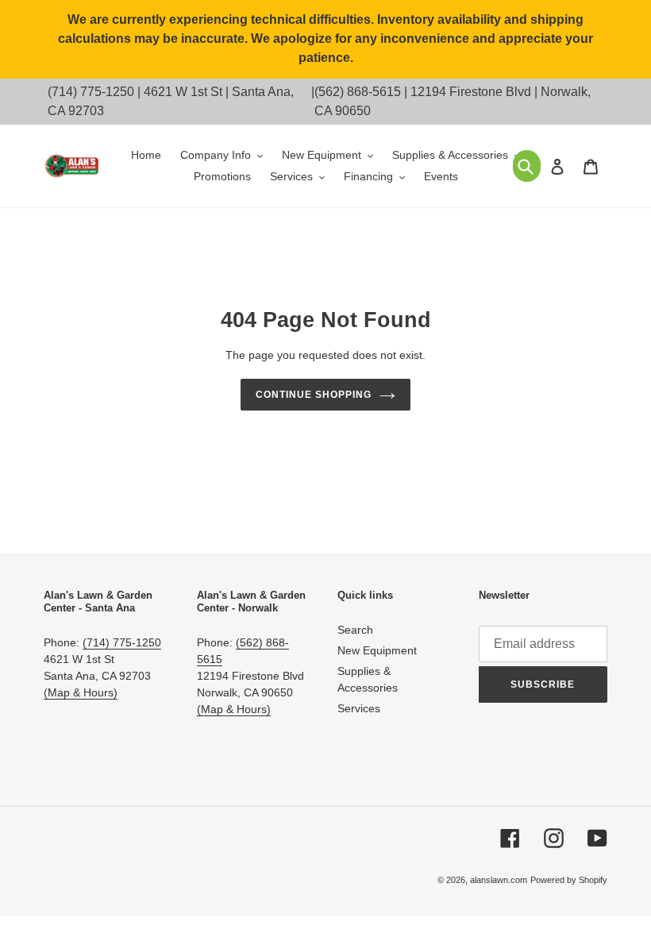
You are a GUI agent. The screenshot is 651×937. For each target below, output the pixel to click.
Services (358, 708)
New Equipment (377, 650)
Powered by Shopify (568, 880)
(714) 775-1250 (91, 91)
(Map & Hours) (80, 692)
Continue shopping (313, 394)
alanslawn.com (498, 880)
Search (355, 629)
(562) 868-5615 (357, 91)
